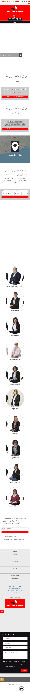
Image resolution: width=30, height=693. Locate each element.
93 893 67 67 (15, 592)
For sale (15, 554)
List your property (15, 571)
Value (15, 196)
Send (15, 532)
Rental (15, 558)
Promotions (15, 561)
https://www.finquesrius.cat (15, 590)
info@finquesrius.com (15, 588)
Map (2, 611)
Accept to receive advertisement (14, 539)
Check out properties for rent (15, 96)
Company (15, 565)
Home (15, 551)
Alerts (15, 568)
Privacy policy (15, 575)
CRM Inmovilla (18, 684)
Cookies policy (15, 582)
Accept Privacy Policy (10, 536)
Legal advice (15, 578)
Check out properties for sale (15, 129)
